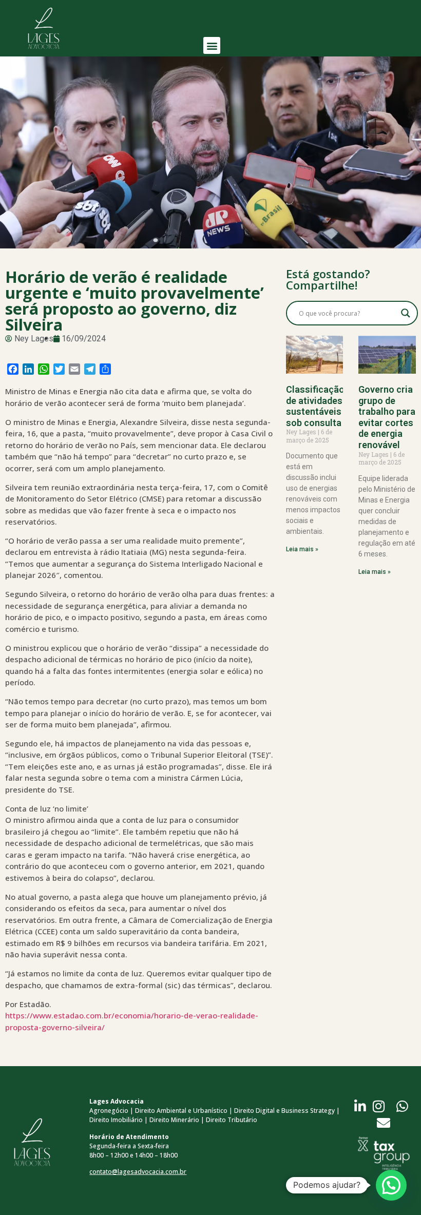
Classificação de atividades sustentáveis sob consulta (315, 406)
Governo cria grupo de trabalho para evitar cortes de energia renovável (386, 417)
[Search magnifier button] (405, 313)
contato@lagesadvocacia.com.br (137, 1171)
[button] (211, 45)
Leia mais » (302, 549)
